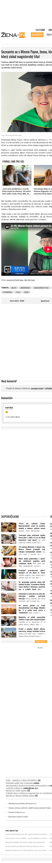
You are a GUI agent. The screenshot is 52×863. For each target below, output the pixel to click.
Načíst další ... (41, 641)
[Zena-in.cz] (14, 35)
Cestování (40, 29)
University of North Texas (14, 280)
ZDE (39, 780)
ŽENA (26, 292)
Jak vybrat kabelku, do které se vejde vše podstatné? (25, 842)
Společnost (37, 34)
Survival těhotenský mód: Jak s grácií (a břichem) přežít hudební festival (27, 834)
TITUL (18, 292)
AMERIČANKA (25, 288)
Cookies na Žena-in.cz (16, 812)
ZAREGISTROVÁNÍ (37, 388)
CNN (25, 280)
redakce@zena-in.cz (30, 788)
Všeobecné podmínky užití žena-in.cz (22, 803)
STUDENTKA (7, 292)
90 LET (13, 288)
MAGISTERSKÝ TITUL (41, 288)
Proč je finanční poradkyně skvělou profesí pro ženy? (24, 846)
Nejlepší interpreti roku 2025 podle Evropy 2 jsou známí (26, 850)
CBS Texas (31, 280)
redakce (36, 783)
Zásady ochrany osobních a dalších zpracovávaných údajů (29, 808)
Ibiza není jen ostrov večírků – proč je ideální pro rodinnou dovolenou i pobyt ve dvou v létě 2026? (27, 838)
